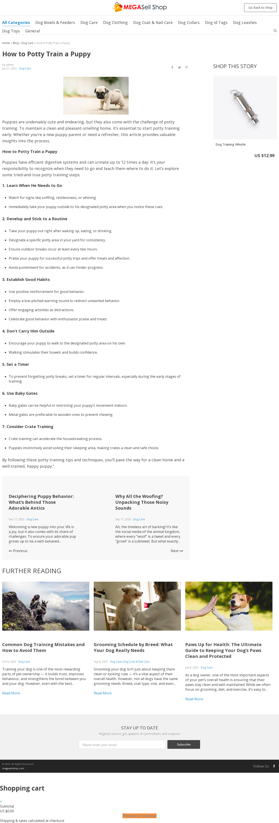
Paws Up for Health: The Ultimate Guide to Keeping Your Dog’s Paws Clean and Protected (223, 650)
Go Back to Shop (260, 7)
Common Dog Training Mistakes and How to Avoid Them (43, 647)
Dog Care (89, 22)
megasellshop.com (13, 768)
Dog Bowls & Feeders (55, 22)
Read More (11, 693)
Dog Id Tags (216, 22)
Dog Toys (11, 31)
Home (6, 43)
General (32, 31)
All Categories (16, 22)
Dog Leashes (245, 22)
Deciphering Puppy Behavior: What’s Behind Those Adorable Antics (41, 502)
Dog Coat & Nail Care (153, 22)
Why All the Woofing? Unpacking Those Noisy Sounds (141, 502)
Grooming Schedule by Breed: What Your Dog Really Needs (133, 647)
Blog (16, 43)
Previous (19, 550)
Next (175, 550)
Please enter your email (99, 745)
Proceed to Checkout (139, 815)
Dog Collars (189, 22)
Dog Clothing (115, 22)
